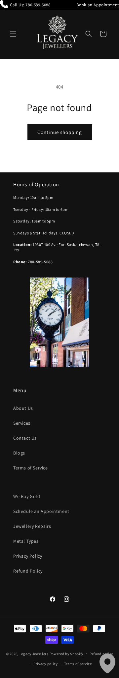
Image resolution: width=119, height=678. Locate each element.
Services (21, 423)
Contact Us (25, 438)
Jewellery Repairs (32, 526)
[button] (13, 34)
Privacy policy (45, 663)
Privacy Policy (27, 556)
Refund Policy (28, 571)
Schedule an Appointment (41, 511)
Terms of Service (30, 468)
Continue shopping (59, 132)
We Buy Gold (26, 496)
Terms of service (78, 663)
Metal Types (26, 541)
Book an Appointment (97, 5)
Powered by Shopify (67, 653)
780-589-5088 (37, 5)
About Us (23, 408)
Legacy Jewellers (34, 653)
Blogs (19, 453)
